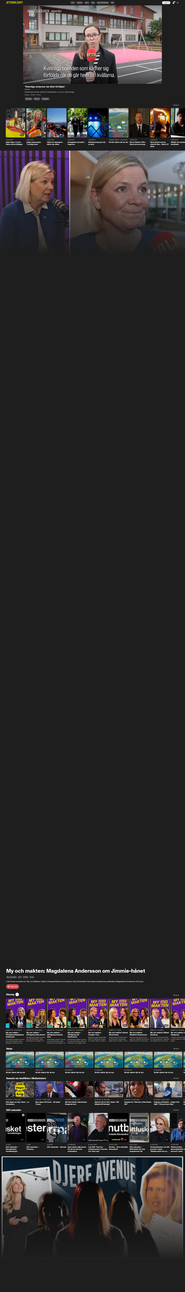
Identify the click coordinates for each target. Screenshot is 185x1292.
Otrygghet (45, 99)
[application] (92, 44)
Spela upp (13, 986)
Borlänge (28, 99)
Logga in (166, 3)
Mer (112, 2)
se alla (176, 105)
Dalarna (36, 99)
